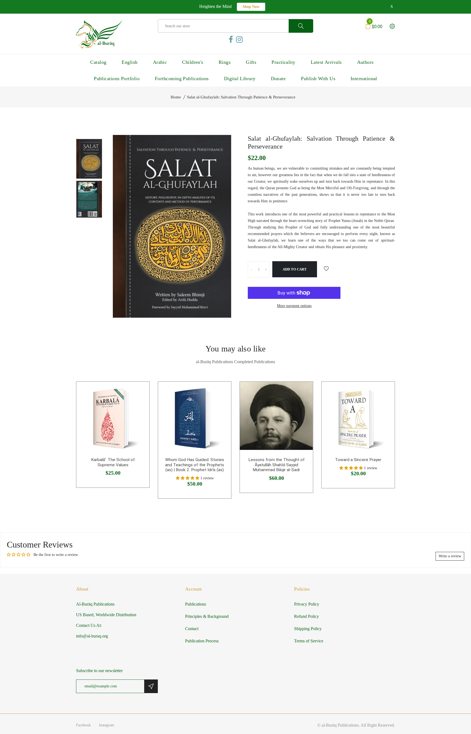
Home (176, 97)
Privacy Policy (306, 604)
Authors (365, 62)
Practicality (283, 62)
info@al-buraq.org (92, 636)
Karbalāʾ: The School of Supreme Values (113, 462)
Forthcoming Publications (182, 78)
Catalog (98, 62)
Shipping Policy (308, 628)
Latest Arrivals (326, 62)
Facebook (83, 725)
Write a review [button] (450, 556)
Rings (225, 62)
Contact (191, 628)
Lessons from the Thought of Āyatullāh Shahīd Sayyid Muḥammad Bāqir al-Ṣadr (276, 464)
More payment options (294, 306)
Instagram (106, 725)
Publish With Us (318, 78)
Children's (192, 62)
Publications (195, 604)
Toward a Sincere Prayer (358, 459)
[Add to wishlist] (326, 269)
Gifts (251, 62)
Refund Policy (306, 616)
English (129, 62)
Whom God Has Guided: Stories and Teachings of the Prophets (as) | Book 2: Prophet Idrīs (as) (194, 464)
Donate (278, 78)
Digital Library (240, 78)
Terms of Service (308, 641)
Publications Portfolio (117, 78)
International (364, 78)
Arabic (160, 62)
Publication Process (202, 641)
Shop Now (251, 7)
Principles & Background (207, 616)
